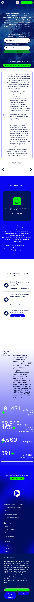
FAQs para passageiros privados (17, 62)
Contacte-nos (15, 251)
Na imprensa (9, 511)
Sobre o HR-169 (17, 214)
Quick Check (26, 3)
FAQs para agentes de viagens (15, 247)
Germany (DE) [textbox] (10, 40)
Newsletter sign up (17, 478)
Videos (7, 548)
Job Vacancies (9, 536)
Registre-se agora (17, 316)
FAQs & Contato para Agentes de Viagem (17, 65)
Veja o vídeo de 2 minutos (15, 245)
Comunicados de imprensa (13, 507)
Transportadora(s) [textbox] (11, 48)
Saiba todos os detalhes (18, 288)
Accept (17, 590)
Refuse (24, 594)
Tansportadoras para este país (12, 44)
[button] (17, 2)
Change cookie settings (10, 595)
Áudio (6, 551)
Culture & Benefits (10, 529)
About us (7, 526)
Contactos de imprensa (12, 517)
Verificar (17, 52)
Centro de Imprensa (11, 514)
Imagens (7, 545)
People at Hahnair (10, 533)
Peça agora (14, 305)
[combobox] (17, 40)
